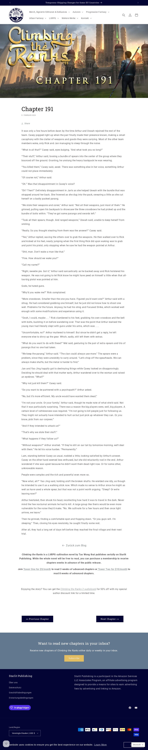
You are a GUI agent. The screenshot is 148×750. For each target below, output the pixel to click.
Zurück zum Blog (76, 545)
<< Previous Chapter (37, 618)
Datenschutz (15, 687)
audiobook (78, 589)
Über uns (13, 682)
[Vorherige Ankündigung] (10, 2)
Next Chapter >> (110, 618)
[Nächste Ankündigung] (138, 2)
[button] (49, 12)
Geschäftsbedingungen (20, 692)
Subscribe (74, 658)
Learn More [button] (100, 745)
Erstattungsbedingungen (21, 698)
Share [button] (27, 123)
